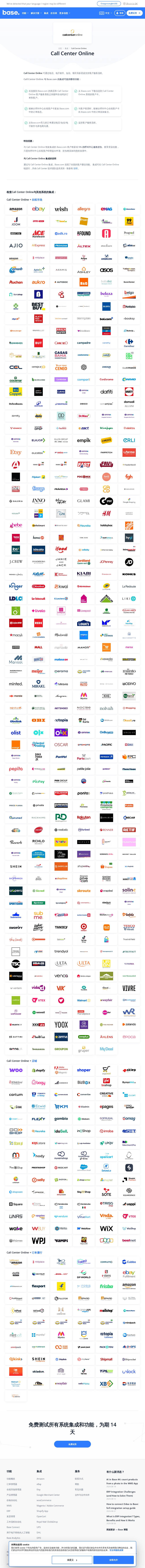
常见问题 (79, 1489)
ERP (8, 1511)
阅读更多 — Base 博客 (117, 1529)
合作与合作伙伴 (82, 1494)
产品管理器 (12, 1494)
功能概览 (11, 1478)
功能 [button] (24, 13)
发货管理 (11, 1516)
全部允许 (113, 1560)
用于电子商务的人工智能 (18, 1532)
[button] (105, 13)
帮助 (77, 1484)
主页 (60, 48)
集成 (46, 13)
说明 (75, 168)
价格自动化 (12, 1500)
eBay (39, 1484)
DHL (39, 1532)
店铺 (34, 1061)
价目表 (54, 13)
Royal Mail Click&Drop (47, 1521)
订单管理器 (12, 1484)
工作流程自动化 (14, 1521)
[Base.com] (11, 13)
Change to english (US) (109, 3)
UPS (38, 1527)
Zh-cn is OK (131, 3)
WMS (9, 1505)
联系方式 (79, 1478)
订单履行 (37, 1252)
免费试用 (133, 13)
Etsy (38, 1489)
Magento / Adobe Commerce (50, 1505)
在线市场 (37, 199)
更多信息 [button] (63, 13)
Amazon (40, 1478)
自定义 (70, 1560)
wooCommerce (44, 1500)
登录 (122, 13)
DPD (39, 1537)
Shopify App (42, 1511)
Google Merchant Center (48, 1494)
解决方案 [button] (35, 13)
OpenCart (41, 1516)
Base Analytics (13, 1537)
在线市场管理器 (14, 1489)
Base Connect (13, 1527)
